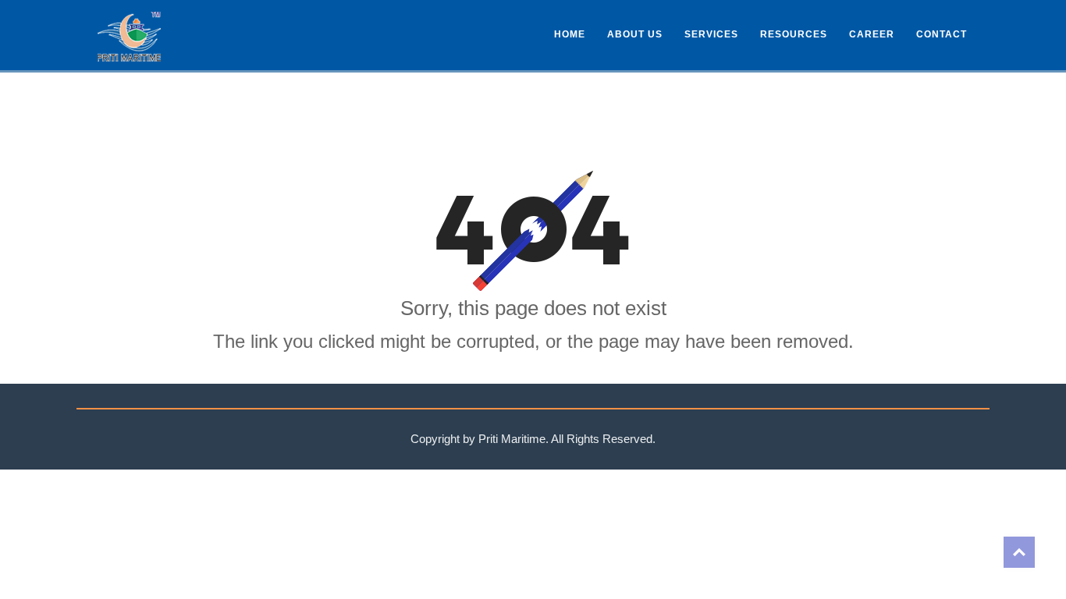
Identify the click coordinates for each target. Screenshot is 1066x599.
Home (569, 34)
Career (871, 34)
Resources (793, 34)
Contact (941, 34)
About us (635, 34)
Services (711, 34)
